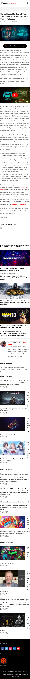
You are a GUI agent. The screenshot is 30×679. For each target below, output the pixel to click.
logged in (10, 367)
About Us (3, 674)
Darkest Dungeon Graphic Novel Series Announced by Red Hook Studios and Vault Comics (13, 277)
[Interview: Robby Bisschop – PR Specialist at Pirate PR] (12, 620)
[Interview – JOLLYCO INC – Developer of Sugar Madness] (12, 553)
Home (3, 9)
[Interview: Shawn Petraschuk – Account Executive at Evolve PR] (12, 579)
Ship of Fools (4, 217)
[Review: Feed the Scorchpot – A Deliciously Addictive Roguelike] (9, 381)
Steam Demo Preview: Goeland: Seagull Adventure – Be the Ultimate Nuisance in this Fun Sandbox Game (14, 505)
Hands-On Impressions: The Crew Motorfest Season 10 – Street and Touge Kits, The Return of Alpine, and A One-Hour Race (14, 479)
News (7, 9)
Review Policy (17, 674)
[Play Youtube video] (15, 95)
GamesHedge (13, 671)
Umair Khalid (3, 22)
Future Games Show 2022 (18, 204)
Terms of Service (15, 676)
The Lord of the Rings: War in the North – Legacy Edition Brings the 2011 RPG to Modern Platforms (15, 302)
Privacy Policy (10, 674)
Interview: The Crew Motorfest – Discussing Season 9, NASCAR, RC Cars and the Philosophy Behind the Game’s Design (15, 602)
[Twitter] (6, 649)
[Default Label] (14, 649)
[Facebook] (2, 649)
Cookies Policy (25, 674)
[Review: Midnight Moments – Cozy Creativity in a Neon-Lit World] (12, 424)
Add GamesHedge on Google (16, 46)
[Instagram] (10, 649)
